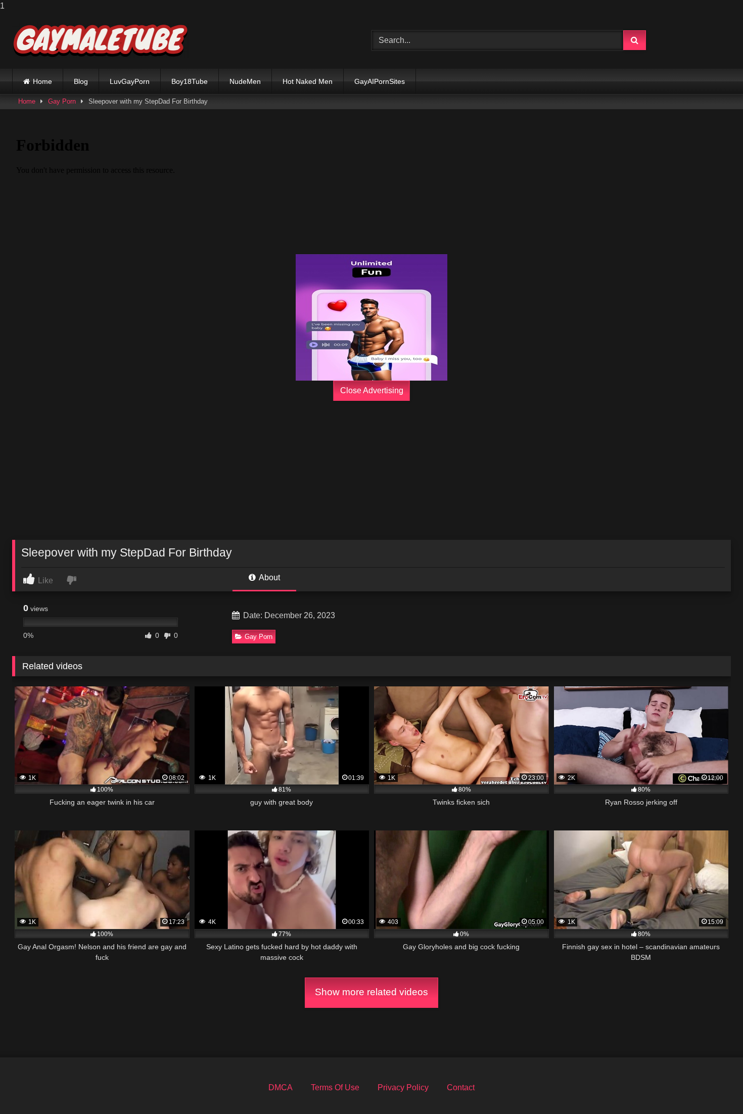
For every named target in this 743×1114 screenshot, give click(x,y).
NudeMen (245, 81)
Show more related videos (371, 992)
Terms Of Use (335, 1087)
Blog (81, 81)
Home (42, 81)
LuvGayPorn (130, 81)
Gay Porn (62, 101)
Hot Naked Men (308, 81)
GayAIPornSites (379, 81)
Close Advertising (371, 390)
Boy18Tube (189, 81)
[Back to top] (712, 1086)
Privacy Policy (403, 1087)
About (268, 577)
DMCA (280, 1087)
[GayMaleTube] (100, 40)
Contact (461, 1087)
